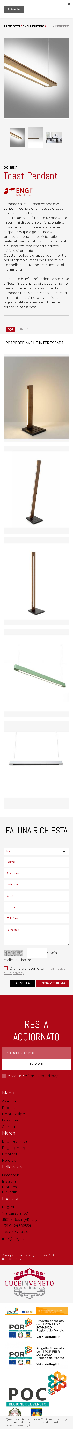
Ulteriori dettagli (18, 1425)
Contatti (9, 1127)
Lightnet (9, 1154)
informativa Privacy (41, 1076)
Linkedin (10, 1192)
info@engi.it (13, 1238)
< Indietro (61, 26)
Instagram (11, 1181)
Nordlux (9, 1160)
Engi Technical (15, 1141)
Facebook (10, 1175)
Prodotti (12, 26)
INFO (23, 329)
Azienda (9, 1101)
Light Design (13, 1114)
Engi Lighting (33, 26)
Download (11, 1120)
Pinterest (10, 1187)
